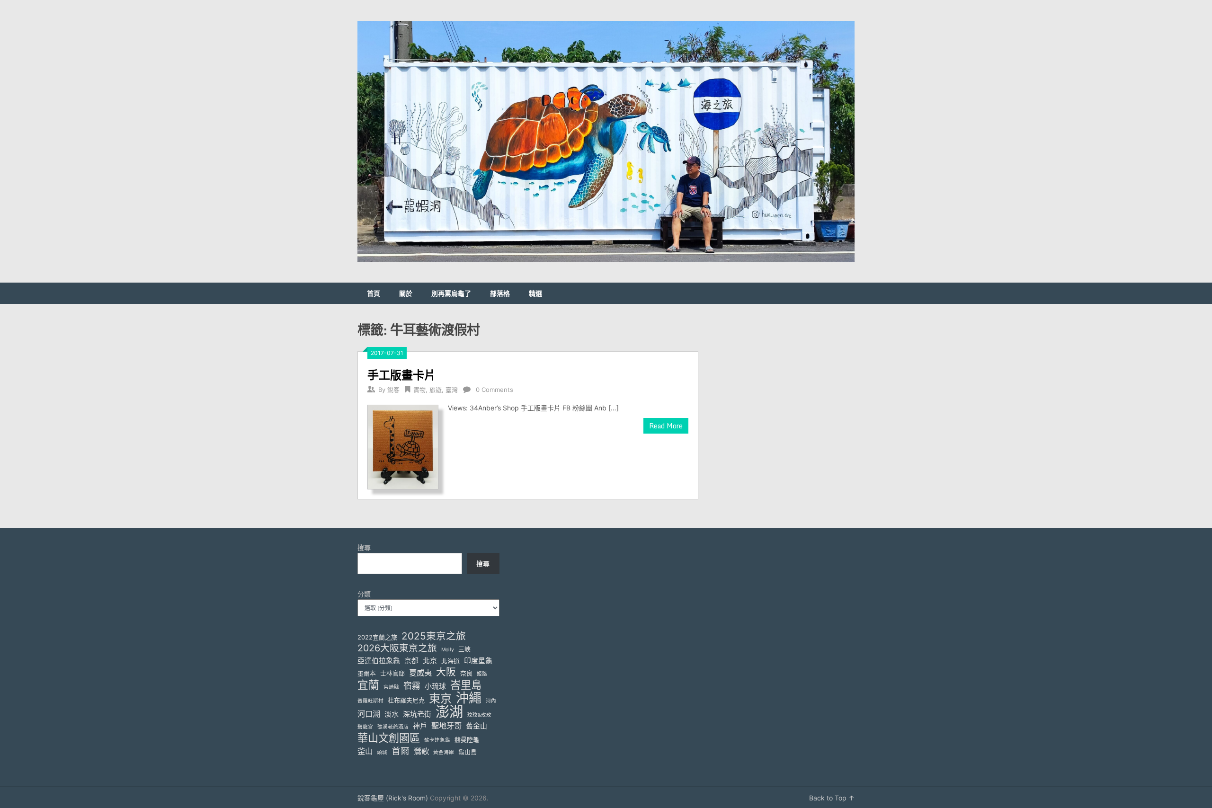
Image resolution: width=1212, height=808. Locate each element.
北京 (430, 661)
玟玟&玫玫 (479, 715)
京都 (411, 661)
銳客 (393, 389)
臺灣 (452, 389)
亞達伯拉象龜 (378, 661)
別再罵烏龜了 (451, 293)
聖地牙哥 (446, 725)
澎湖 (449, 711)
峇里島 (465, 684)
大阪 (446, 671)
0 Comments (494, 389)
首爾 (401, 751)
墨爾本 (366, 673)
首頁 (373, 293)
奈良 (466, 673)
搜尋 (364, 547)
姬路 (482, 674)
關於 (405, 293)
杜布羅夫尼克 (406, 700)
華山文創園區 (388, 737)
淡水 (391, 714)
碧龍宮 (365, 727)
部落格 (500, 293)
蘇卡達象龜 (437, 740)
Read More (666, 425)
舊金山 (476, 726)
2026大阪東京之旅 (397, 648)
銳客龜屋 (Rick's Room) (392, 798)
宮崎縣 (391, 687)
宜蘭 (368, 685)
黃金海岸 (443, 752)
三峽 (464, 649)
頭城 (382, 752)
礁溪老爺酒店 (393, 727)
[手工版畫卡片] (402, 445)
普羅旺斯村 (370, 701)
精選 (535, 293)
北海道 (450, 661)
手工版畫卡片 (401, 374)
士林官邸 (392, 673)
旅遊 (435, 389)
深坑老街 (417, 714)
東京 (440, 698)
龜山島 (467, 751)
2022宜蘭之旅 (377, 637)
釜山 (365, 751)
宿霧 (411, 686)
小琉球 (435, 686)
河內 (491, 701)
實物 (419, 389)
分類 (364, 594)
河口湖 (368, 714)
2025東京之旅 (433, 635)
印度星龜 (478, 661)
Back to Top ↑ (832, 798)
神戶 (420, 726)
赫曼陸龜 (466, 739)
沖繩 (468, 698)
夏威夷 (420, 672)
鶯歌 (421, 751)
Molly (447, 650)
